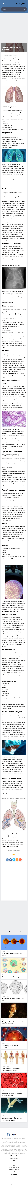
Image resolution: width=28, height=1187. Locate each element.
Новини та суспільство (14, 1167)
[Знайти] (25, 9)
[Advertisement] (14, 29)
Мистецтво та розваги (14, 1169)
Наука (14, 1162)
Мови (14, 1165)
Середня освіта (16, 850)
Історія (14, 1160)
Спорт (14, 1171)
